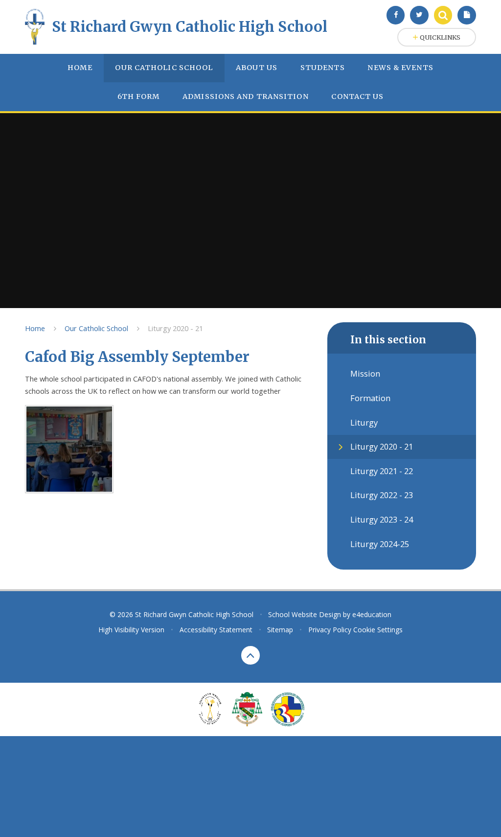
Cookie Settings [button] (378, 629)
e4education (371, 614)
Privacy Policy (329, 629)
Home (35, 328)
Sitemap (280, 629)
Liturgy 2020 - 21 (175, 328)
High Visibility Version (131, 629)
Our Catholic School (96, 328)
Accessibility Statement (216, 629)
